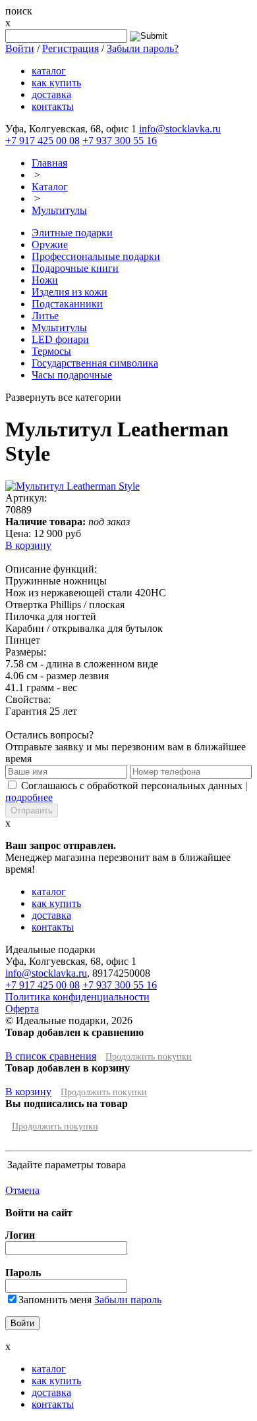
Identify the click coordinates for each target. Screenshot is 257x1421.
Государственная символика (95, 363)
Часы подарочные (72, 374)
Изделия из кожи (69, 291)
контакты (53, 106)
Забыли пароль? (143, 48)
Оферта (22, 1008)
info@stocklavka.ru (180, 128)
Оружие (50, 244)
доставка (51, 94)
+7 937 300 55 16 (119, 140)
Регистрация (70, 48)
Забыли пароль (127, 1299)
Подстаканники (67, 303)
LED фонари (60, 339)
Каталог (50, 186)
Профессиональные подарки (96, 256)
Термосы (51, 351)
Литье (45, 315)
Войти (19, 48)
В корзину (28, 545)
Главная (49, 162)
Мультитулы (59, 210)
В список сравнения (50, 1056)
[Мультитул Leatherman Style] (72, 486)
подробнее (29, 797)
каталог (49, 70)
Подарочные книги (75, 268)
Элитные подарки (72, 232)
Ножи (45, 280)
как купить (56, 82)
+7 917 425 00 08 (42, 140)
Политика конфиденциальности (77, 996)
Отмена (22, 1190)
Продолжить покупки (148, 1057)
